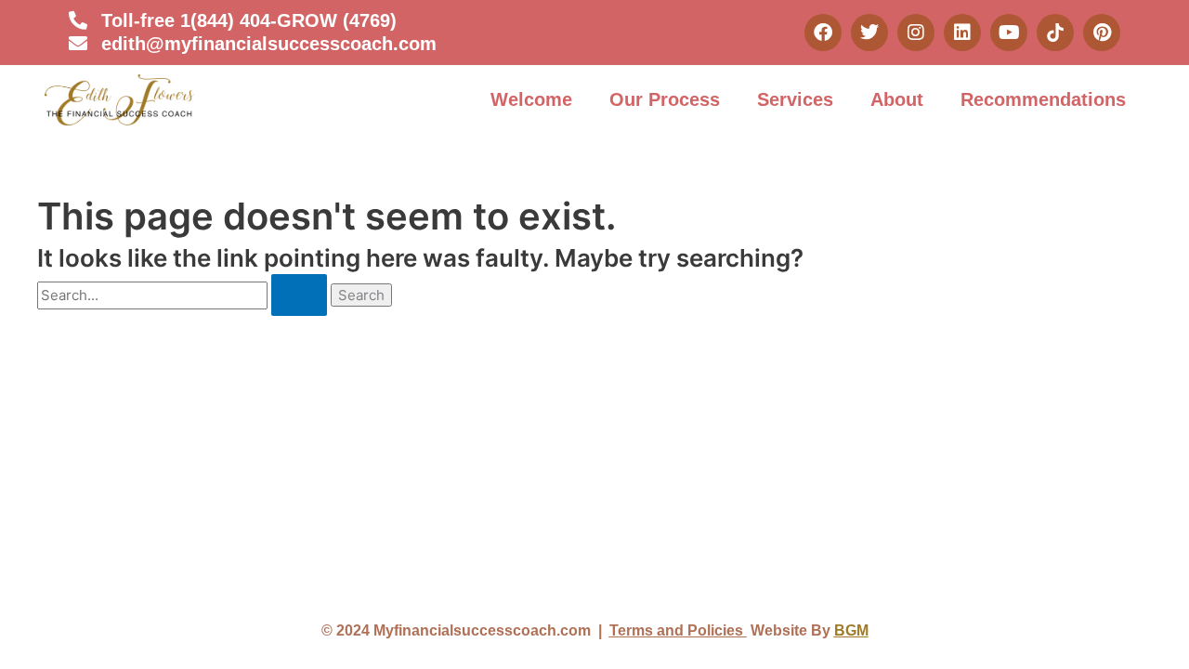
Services (795, 99)
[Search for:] (184, 295)
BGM (851, 630)
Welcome (531, 99)
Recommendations (1043, 99)
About (896, 99)
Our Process (664, 99)
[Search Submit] (299, 295)
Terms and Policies (678, 630)
